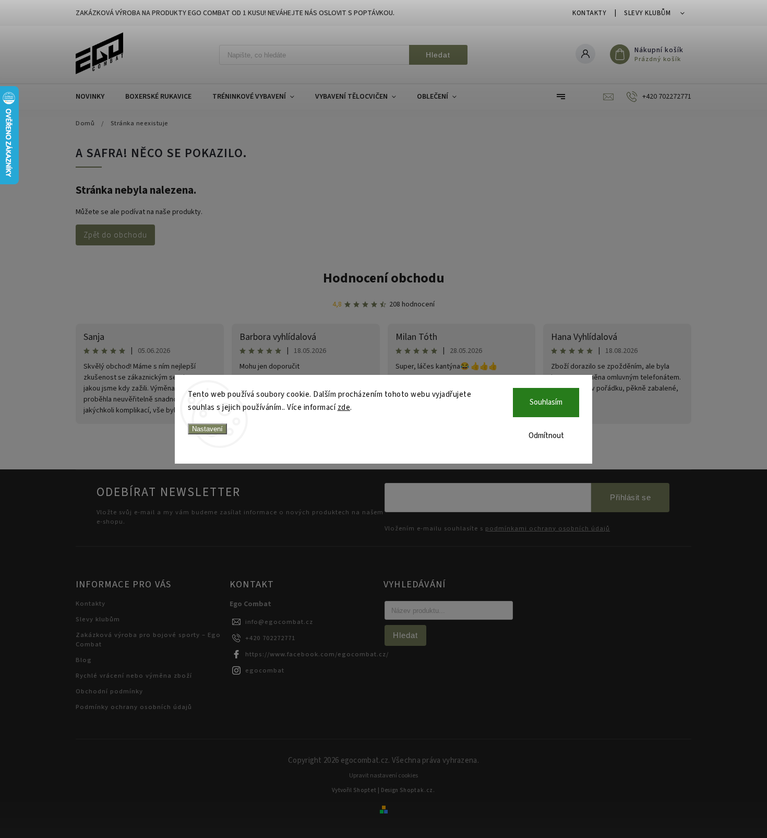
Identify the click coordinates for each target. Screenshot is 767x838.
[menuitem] (95, 97)
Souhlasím (546, 402)
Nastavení (207, 429)
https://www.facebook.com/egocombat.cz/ (317, 654)
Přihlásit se (630, 497)
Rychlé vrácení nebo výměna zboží (134, 675)
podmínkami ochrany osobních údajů (547, 528)
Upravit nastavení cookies (383, 775)
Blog (84, 660)
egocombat (264, 670)
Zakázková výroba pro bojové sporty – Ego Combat (148, 639)
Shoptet (365, 790)
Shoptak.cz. (417, 790)
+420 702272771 (270, 638)
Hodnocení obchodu (384, 278)
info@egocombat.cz (279, 622)
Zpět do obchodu (115, 235)
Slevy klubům (647, 13)
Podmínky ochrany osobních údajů (134, 707)
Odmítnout (546, 435)
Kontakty (589, 13)
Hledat (438, 55)
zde (344, 407)
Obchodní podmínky (109, 691)
